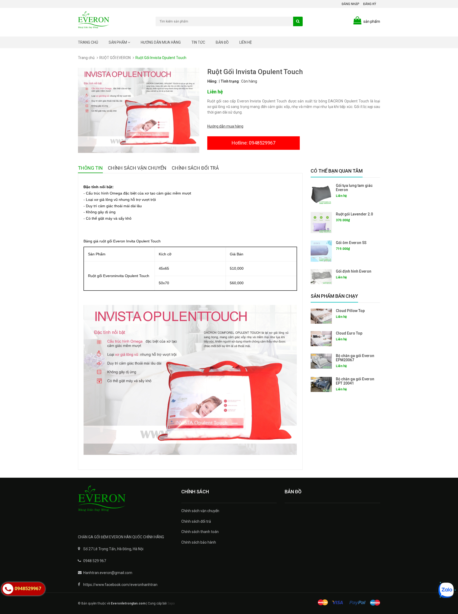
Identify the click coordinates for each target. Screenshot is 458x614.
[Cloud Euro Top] (321, 338)
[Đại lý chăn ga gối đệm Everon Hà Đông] (125, 502)
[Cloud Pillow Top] (321, 316)
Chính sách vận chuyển (200, 511)
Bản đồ (222, 42)
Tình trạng (230, 81)
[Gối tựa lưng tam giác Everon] (321, 194)
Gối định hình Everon (353, 271)
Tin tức (198, 42)
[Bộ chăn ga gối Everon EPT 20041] (321, 384)
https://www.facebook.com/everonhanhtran (120, 585)
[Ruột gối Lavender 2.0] (321, 222)
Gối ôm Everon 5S (351, 243)
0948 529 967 (94, 561)
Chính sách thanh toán (200, 532)
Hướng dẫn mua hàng (161, 42)
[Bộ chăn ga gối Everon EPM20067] (321, 361)
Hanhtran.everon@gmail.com (107, 573)
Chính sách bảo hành (198, 542)
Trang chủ (88, 42)
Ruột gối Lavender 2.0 (354, 214)
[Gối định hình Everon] (321, 276)
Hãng (212, 81)
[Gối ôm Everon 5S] (321, 251)
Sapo (171, 603)
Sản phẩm (118, 42)
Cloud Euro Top (349, 333)
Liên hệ (245, 42)
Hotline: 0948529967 (253, 143)
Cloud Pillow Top (350, 311)
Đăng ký (369, 4)
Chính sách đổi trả (196, 521)
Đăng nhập (350, 4)
